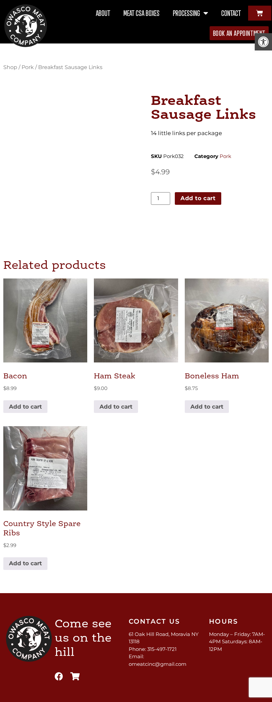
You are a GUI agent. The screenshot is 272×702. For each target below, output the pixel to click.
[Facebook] (59, 676)
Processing (186, 13)
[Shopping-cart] (75, 676)
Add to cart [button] (25, 406)
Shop (10, 67)
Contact (231, 13)
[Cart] (259, 13)
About (103, 13)
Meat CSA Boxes (141, 13)
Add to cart (198, 198)
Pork (28, 67)
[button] (263, 41)
